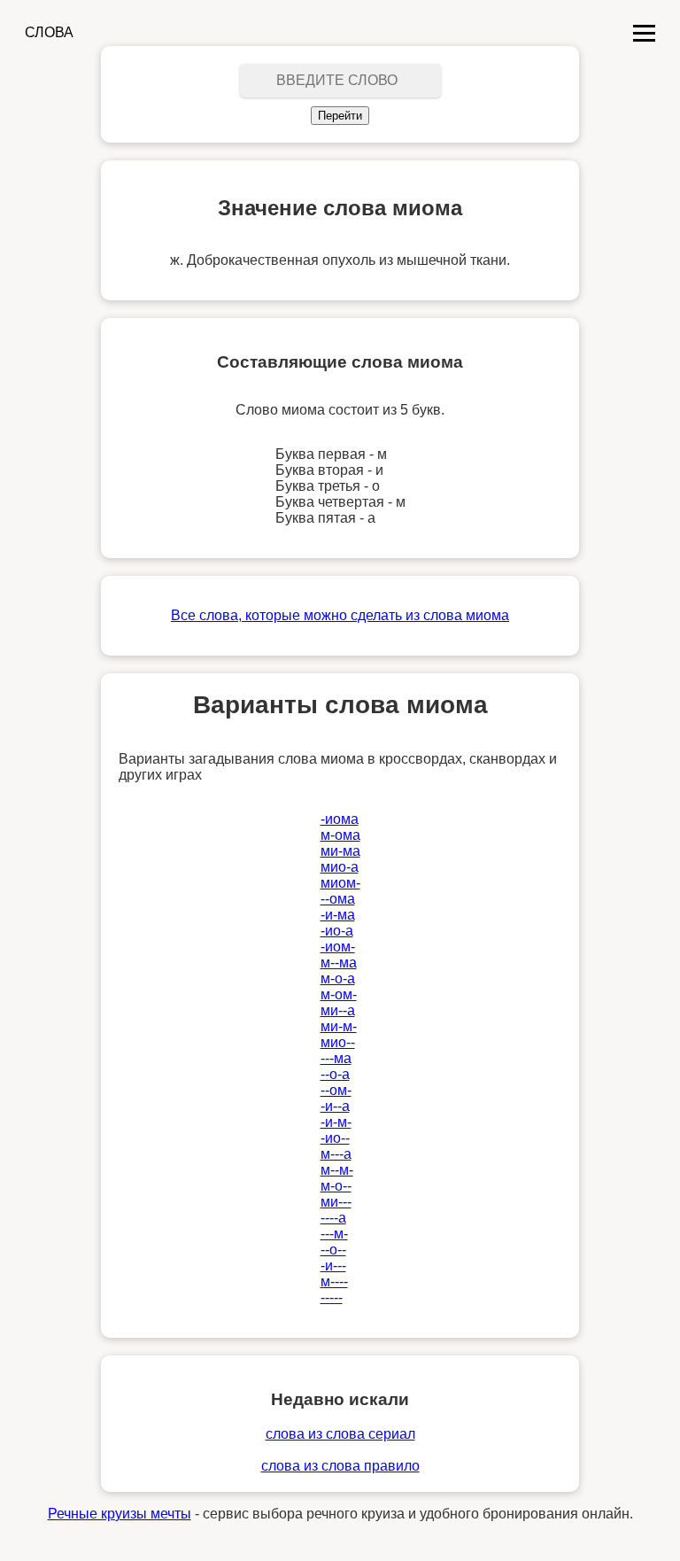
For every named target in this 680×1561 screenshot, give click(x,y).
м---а (336, 1153)
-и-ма (338, 914)
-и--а (335, 1106)
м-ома (340, 835)
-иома (340, 819)
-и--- (333, 1265)
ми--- (336, 1201)
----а (333, 1217)
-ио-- (335, 1138)
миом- (340, 882)
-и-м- (336, 1122)
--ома (338, 898)
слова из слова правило (340, 1465)
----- (332, 1297)
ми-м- (339, 1026)
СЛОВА (49, 32)
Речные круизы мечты (119, 1513)
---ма (336, 1058)
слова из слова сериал (340, 1433)
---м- (334, 1233)
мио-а (340, 866)
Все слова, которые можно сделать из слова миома (340, 615)
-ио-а (337, 930)
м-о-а (338, 978)
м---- (334, 1281)
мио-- (338, 1042)
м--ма (339, 962)
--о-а (335, 1074)
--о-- (333, 1249)
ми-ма (340, 850)
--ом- (336, 1090)
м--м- (337, 1169)
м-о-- (336, 1185)
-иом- (338, 946)
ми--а (338, 1010)
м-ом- (339, 994)
